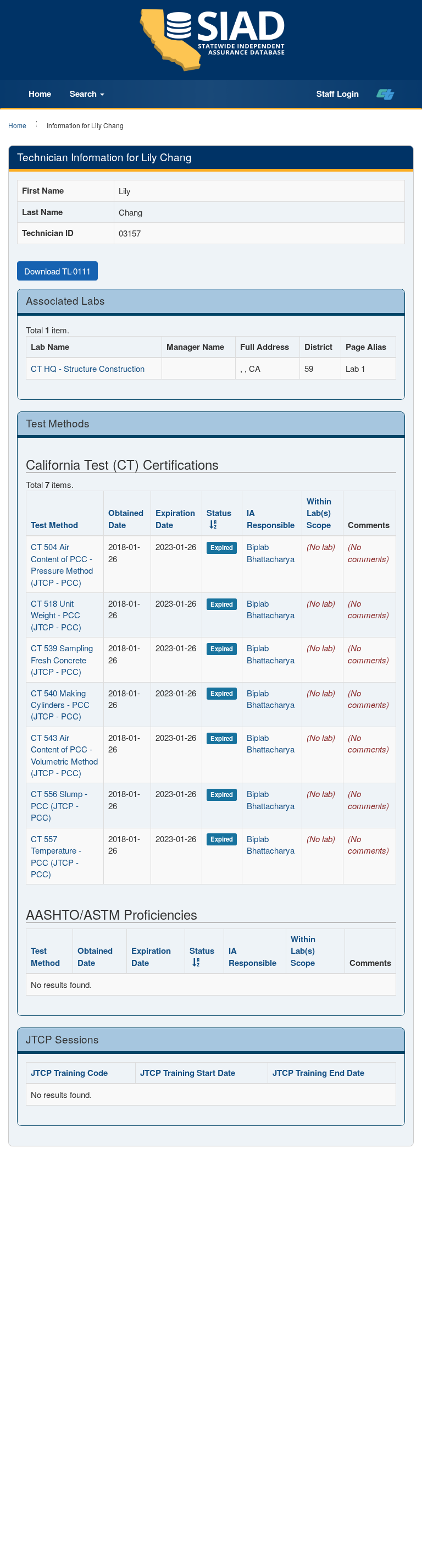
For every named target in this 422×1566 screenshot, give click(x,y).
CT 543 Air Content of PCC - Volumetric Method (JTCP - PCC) (64, 755)
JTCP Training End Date (318, 1073)
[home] (385, 94)
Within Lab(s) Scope (319, 513)
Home (40, 93)
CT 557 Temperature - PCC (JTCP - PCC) (56, 856)
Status (202, 950)
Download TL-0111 (57, 271)
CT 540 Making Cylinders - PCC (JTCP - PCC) (60, 704)
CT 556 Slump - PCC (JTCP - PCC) (59, 805)
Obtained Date (125, 518)
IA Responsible (271, 518)
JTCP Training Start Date (187, 1073)
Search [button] (84, 93)
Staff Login (337, 93)
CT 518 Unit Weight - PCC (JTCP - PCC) (56, 615)
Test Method (54, 525)
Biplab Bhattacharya (271, 552)
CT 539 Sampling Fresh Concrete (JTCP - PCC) (62, 659)
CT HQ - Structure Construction (88, 368)
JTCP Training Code (69, 1073)
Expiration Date (175, 518)
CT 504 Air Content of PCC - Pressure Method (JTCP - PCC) (62, 564)
